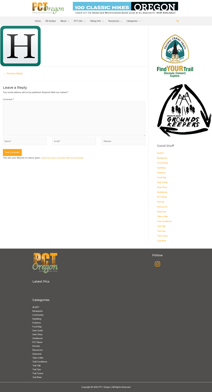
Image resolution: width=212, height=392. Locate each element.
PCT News (162, 197)
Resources (113, 21)
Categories (132, 21)
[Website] (123, 142)
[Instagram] (157, 263)
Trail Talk (161, 226)
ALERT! (160, 153)
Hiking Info (95, 21)
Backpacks (162, 158)
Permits (160, 202)
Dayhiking (161, 167)
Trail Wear (161, 240)
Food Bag (161, 177)
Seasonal (161, 211)
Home (38, 21)
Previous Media (13, 73)
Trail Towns (162, 236)
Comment (8, 99)
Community (162, 163)
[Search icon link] (178, 21)
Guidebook (162, 192)
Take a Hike (162, 216)
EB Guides (50, 21)
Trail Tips (161, 231)
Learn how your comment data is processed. (62, 158)
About (63, 21)
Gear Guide (162, 182)
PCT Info (78, 21)
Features (161, 172)
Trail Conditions (164, 221)
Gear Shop (162, 187)
